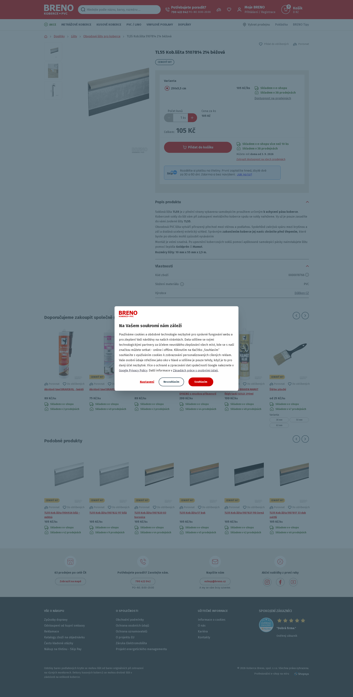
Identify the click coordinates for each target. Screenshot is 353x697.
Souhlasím (200, 381)
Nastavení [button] (147, 381)
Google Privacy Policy (133, 370)
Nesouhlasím (171, 381)
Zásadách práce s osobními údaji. (195, 370)
